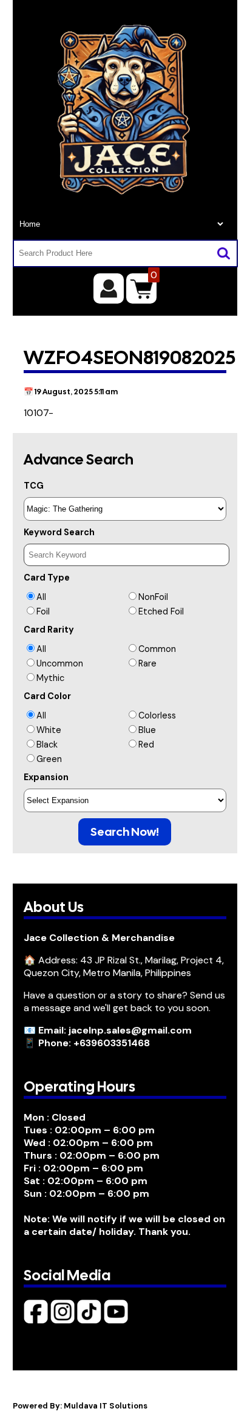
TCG (34, 485)
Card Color (47, 696)
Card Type (47, 577)
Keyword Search (59, 532)
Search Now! (124, 831)
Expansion (46, 777)
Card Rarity (49, 629)
